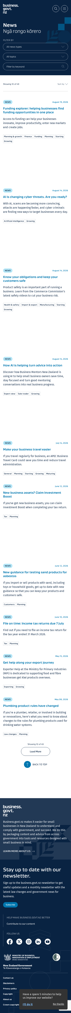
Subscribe (10, 905)
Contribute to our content (21, 923)
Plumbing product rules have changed (31, 706)
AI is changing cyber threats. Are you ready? (35, 197)
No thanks (58, 1004)
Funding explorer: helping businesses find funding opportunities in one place (33, 110)
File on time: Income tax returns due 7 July (33, 623)
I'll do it (28, 1004)
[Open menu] (64, 8)
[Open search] (55, 8)
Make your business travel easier (27, 449)
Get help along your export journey (28, 662)
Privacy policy (10, 988)
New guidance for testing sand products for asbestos (35, 574)
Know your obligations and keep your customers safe (30, 278)
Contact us (8, 978)
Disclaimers (8, 983)
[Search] (63, 66)
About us (7, 999)
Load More (35, 751)
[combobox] (35, 47)
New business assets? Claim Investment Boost (32, 494)
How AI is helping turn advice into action (32, 365)
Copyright (8, 994)
